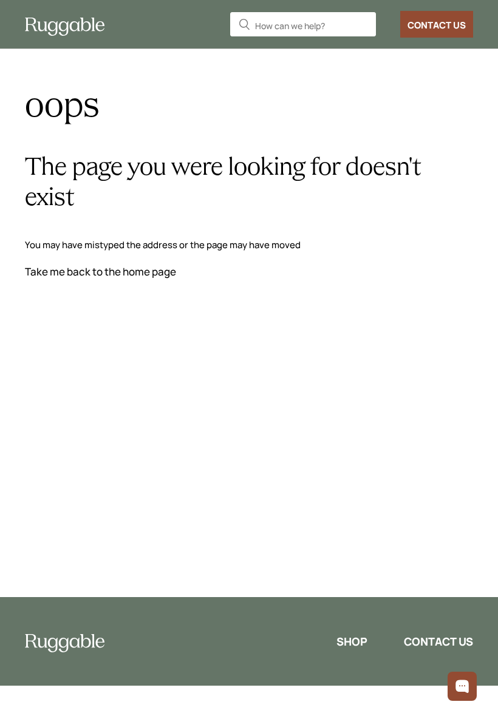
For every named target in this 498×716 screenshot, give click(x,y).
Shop (351, 641)
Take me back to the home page (100, 272)
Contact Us (437, 25)
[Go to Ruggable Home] (69, 25)
